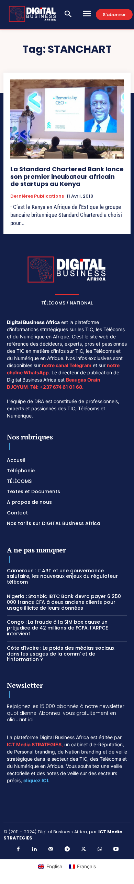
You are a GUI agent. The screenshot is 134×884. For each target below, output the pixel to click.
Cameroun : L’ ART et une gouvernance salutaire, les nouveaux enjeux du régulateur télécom (62, 576)
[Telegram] (67, 849)
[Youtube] (116, 849)
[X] (83, 849)
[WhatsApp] (99, 849)
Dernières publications (37, 196)
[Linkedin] (34, 849)
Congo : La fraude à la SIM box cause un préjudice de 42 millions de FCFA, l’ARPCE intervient (57, 628)
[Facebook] (18, 849)
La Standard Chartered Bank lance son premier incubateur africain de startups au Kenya (67, 176)
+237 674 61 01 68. (61, 387)
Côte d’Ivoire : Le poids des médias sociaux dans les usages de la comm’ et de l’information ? (60, 654)
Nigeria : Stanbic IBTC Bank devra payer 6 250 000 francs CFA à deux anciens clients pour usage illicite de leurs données (64, 602)
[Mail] (50, 849)
